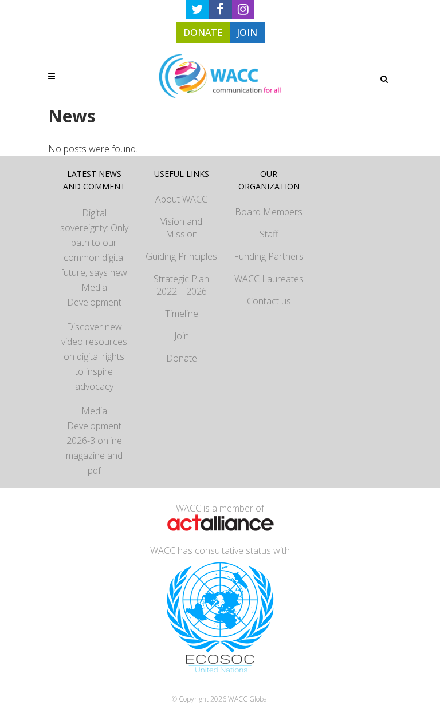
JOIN (247, 32)
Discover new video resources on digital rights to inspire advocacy (94, 356)
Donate (181, 358)
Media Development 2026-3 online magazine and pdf (94, 441)
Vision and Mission (181, 227)
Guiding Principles (181, 256)
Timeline (181, 313)
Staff (269, 234)
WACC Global (248, 699)
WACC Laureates (269, 278)
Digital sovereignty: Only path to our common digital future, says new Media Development (94, 257)
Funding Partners (269, 256)
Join (181, 336)
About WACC (181, 199)
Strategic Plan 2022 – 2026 (181, 285)
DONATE (202, 32)
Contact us (269, 301)
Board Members (268, 211)
